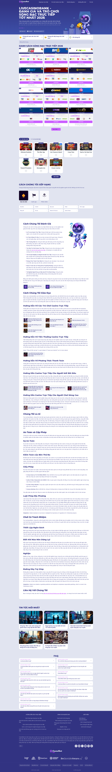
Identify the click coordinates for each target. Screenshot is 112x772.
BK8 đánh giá (56, 64)
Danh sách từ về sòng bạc (63, 718)
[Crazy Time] (71, 149)
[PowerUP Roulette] (26, 165)
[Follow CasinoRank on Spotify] (88, 746)
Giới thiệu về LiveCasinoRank (83, 718)
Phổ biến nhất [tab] (25, 139)
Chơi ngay (31, 62)
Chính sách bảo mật (56, 770)
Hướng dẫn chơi (82, 2)
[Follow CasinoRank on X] (82, 746)
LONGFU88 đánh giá (31, 64)
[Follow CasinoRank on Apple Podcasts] (91, 746)
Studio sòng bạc (71, 2)
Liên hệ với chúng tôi (86, 727)
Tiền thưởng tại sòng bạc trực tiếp (63, 720)
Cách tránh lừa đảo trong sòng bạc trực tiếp (33, 724)
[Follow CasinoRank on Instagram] (79, 746)
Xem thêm (55, 129)
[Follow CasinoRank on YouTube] (85, 746)
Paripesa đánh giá (31, 104)
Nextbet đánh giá (31, 124)
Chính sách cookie (35, 770)
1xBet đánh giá (31, 84)
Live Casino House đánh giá (81, 124)
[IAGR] (26, 758)
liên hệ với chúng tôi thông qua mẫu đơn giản (55, 593)
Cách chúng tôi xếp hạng (86, 724)
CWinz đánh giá (56, 104)
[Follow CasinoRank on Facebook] (76, 746)
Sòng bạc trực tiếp (43, 2)
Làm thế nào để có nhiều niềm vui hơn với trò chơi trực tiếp (32, 721)
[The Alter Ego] (41, 149)
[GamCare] (42, 758)
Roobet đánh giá (81, 84)
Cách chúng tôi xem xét (86, 722)
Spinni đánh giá (55, 124)
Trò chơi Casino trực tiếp (57, 2)
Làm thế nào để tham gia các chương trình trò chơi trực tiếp (32, 729)
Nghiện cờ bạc (63, 727)
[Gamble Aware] (71, 758)
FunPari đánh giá (81, 64)
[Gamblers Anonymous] (33, 758)
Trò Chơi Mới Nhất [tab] (36, 139)
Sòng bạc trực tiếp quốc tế (63, 729)
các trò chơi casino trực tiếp (38, 250)
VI (20, 746)
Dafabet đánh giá (56, 84)
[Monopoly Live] (41, 165)
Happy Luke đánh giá (81, 104)
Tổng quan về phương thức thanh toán (62, 723)
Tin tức (91, 2)
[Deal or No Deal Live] (86, 149)
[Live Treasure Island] (56, 149)
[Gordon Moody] (54, 758)
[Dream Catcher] (56, 165)
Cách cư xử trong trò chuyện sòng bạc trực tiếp (33, 727)
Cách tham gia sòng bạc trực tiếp (33, 718)
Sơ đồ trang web (77, 770)
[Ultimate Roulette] (26, 149)
